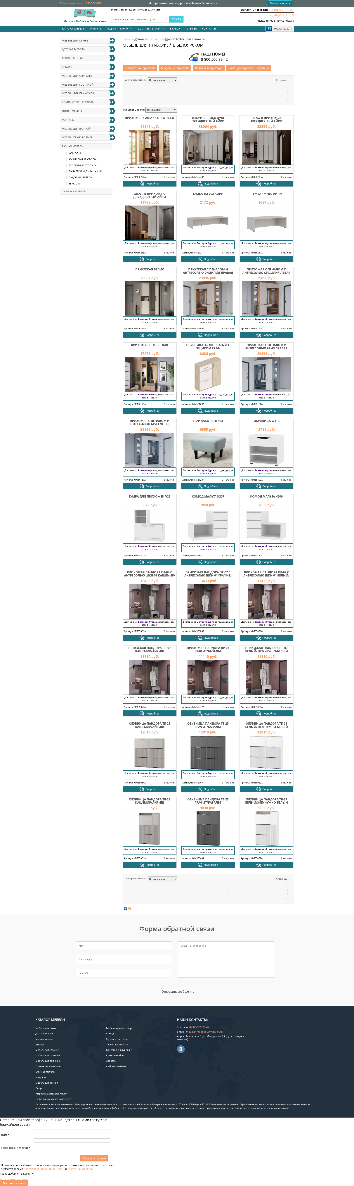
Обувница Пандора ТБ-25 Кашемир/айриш (149, 725)
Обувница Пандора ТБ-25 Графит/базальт (208, 725)
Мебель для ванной (76, 128)
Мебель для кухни (75, 40)
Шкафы (67, 67)
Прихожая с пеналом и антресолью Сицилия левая (266, 271)
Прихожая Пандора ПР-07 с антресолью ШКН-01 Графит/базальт (208, 575)
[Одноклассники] (129, 908)
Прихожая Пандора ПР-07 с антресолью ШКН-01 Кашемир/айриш (149, 575)
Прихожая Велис (149, 269)
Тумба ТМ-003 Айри (208, 194)
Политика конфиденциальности (53, 1099)
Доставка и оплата (151, 28)
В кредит (176, 28)
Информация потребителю (51, 1093)
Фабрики (96, 28)
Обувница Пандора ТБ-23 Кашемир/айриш (149, 801)
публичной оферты (79, 1169)
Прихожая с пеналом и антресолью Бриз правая (266, 346)
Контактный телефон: (16, 1147)
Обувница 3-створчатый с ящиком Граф (208, 346)
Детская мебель (73, 49)
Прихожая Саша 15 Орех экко (149, 118)
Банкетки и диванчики (85, 171)
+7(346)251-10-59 (281, 15)
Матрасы (68, 120)
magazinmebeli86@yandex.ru (275, 20)
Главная (128, 39)
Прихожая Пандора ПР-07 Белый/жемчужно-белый (266, 649)
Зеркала (74, 183)
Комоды (75, 153)
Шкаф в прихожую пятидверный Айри (208, 119)
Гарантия (126, 28)
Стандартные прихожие (140, 68)
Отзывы (191, 28)
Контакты (209, 28)
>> (287, 99)
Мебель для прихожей (78, 93)
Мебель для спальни (77, 75)
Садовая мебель (80, 177)
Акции (111, 28)
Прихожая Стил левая (149, 345)
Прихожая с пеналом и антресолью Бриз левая (149, 422)
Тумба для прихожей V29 (149, 496)
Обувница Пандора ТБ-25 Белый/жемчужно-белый (266, 725)
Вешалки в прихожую (209, 68)
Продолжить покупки (13, 1179)
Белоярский (92, 3)
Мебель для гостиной (78, 84)
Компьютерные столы (78, 102)
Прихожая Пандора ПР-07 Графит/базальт (208, 649)
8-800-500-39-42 (281, 10)
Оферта (39, 1088)
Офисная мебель (74, 111)
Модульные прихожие (175, 68)
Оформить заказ (14, 1183)
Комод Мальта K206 (266, 496)
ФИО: (6, 1135)
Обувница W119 (266, 421)
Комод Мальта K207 (208, 496)
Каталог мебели (73, 28)
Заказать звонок (280, 3)
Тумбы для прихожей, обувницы (248, 68)
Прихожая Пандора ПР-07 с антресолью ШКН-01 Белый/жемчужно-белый (266, 575)
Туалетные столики (83, 165)
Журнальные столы (82, 159)
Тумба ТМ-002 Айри (266, 194)
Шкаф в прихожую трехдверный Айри (266, 119)
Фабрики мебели (74, 191)
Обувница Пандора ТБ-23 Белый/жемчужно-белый (266, 801)
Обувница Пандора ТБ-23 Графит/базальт (208, 801)
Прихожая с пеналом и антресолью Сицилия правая (208, 271)
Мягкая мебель (73, 58)
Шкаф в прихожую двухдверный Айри (149, 195)
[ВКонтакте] (125, 908)
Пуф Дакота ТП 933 (208, 421)
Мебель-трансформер (77, 137)
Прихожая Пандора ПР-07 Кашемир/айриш (149, 649)
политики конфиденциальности (44, 1169)
